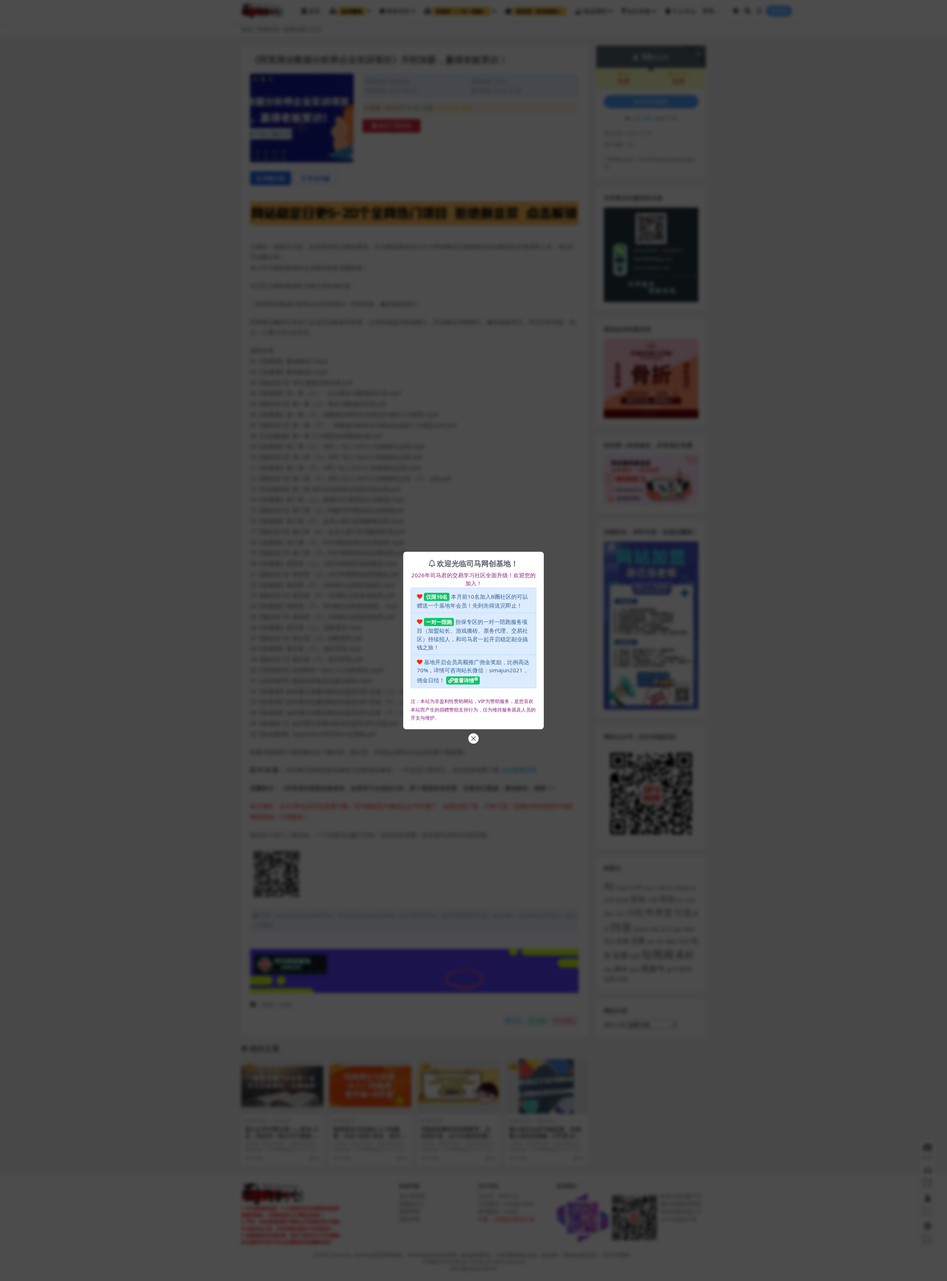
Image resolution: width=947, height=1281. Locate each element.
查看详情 (464, 680)
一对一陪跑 (439, 621)
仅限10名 (437, 596)
